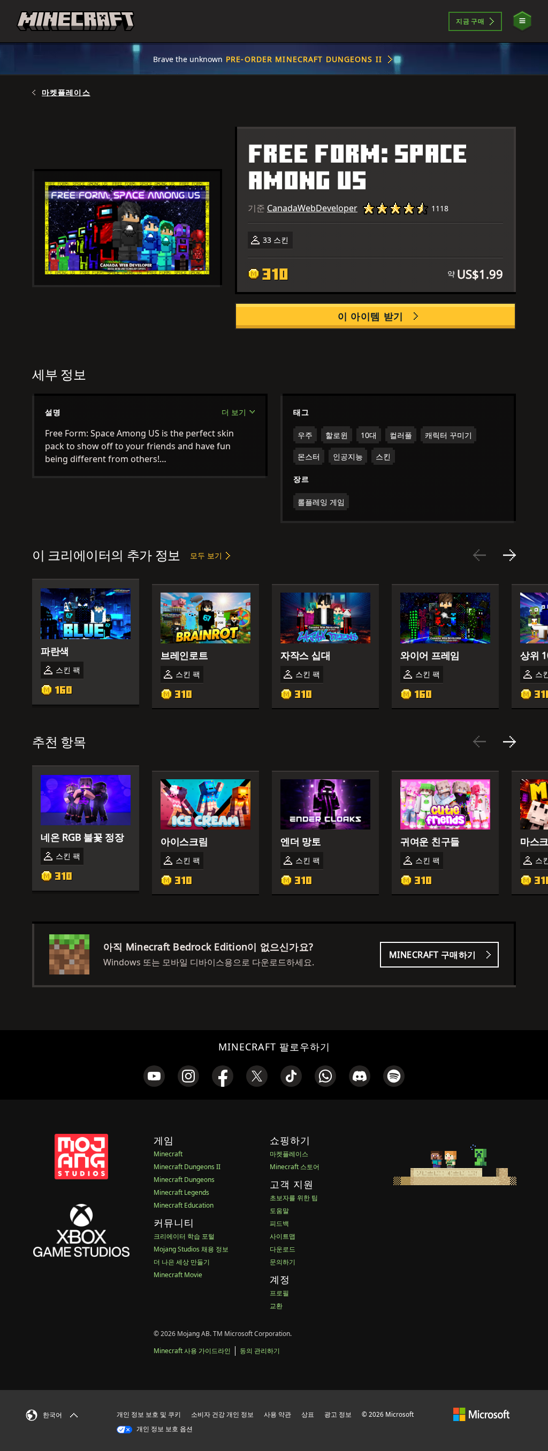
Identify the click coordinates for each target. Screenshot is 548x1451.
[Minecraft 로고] (75, 21)
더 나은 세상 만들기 (182, 1261)
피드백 (279, 1223)
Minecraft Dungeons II (187, 1166)
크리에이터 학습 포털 (184, 1236)
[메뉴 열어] (522, 21)
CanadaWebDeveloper (312, 208)
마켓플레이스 (66, 92)
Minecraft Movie (178, 1274)
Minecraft (168, 1153)
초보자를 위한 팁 (294, 1197)
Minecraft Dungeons (184, 1179)
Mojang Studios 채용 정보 (191, 1249)
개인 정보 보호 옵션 (164, 1429)
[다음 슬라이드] (509, 555)
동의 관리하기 (260, 1350)
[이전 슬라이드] (479, 555)
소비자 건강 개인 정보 (222, 1414)
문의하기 (282, 1261)
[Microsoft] (481, 1414)
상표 (307, 1414)
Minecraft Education (184, 1205)
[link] (154, 1076)
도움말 (279, 1210)
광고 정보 (338, 1414)
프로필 (279, 1293)
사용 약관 (277, 1414)
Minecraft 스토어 (294, 1166)
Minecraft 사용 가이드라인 (192, 1350)
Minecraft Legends (181, 1192)
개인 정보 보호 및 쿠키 (149, 1414)
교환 (276, 1305)
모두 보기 (206, 555)
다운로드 (282, 1249)
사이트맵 (282, 1236)
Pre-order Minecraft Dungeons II (304, 59)
